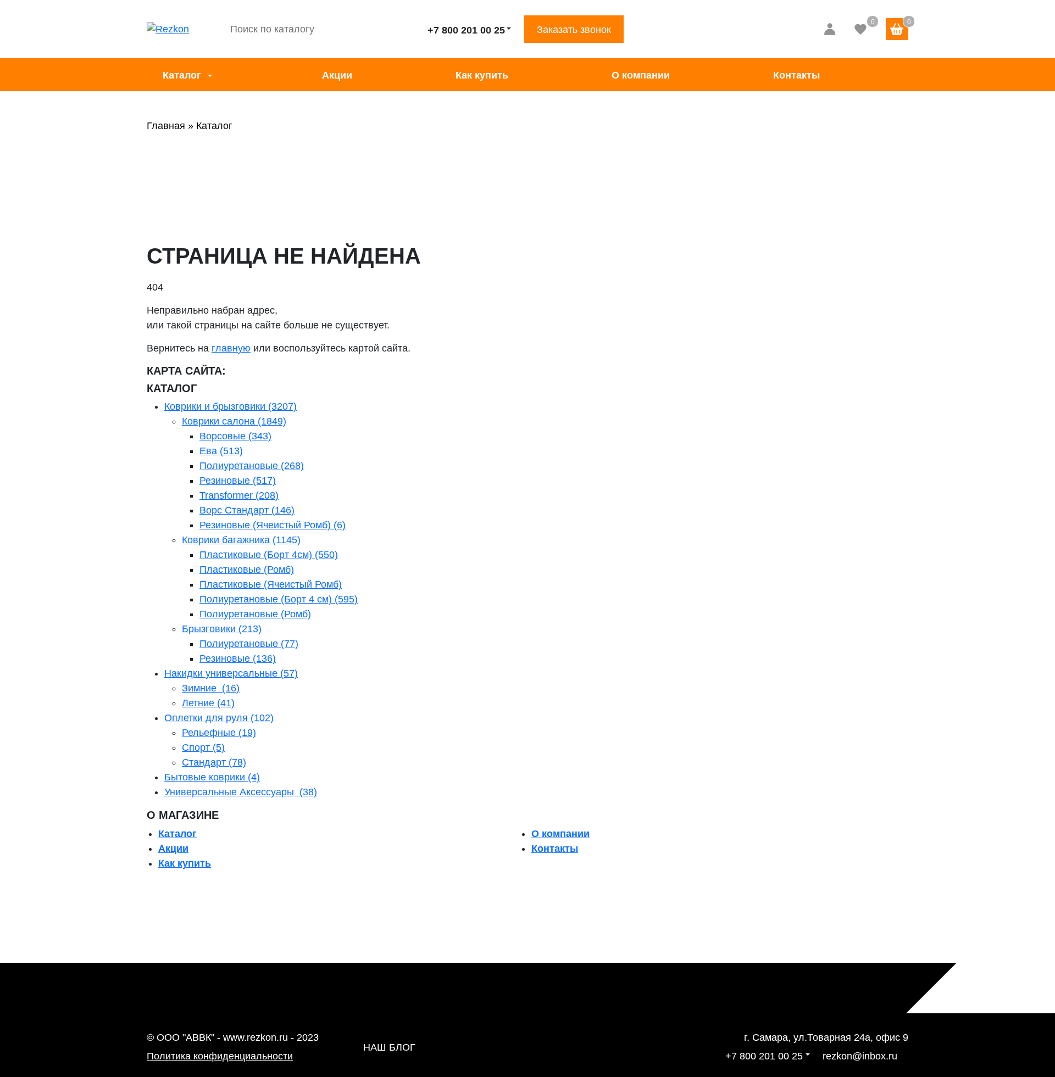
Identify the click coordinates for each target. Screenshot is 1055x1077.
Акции (337, 75)
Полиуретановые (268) (251, 465)
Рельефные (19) (219, 732)
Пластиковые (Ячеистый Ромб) (270, 584)
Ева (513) (221, 450)
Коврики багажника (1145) (241, 539)
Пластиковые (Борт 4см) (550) (268, 554)
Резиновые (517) (237, 480)
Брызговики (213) (222, 628)
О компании (641, 75)
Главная (166, 125)
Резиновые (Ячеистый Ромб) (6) (272, 525)
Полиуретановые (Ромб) (255, 614)
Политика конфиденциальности (220, 1056)
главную (231, 348)
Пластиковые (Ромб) (246, 569)
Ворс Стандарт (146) (247, 510)
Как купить (482, 75)
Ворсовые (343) (235, 436)
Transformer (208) (239, 495)
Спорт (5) (203, 747)
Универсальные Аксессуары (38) (240, 791)
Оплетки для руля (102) (219, 717)
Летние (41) (208, 702)
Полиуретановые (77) (248, 643)
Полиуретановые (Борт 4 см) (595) (278, 599)
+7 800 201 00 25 (466, 30)
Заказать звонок (574, 29)
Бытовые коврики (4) (212, 777)
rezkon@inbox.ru (860, 1056)
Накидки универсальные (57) (231, 673)
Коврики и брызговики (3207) (230, 406)
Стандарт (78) (214, 762)
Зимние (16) (211, 688)
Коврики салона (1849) (234, 421)
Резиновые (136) (237, 658)
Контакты (796, 75)
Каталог (182, 75)
